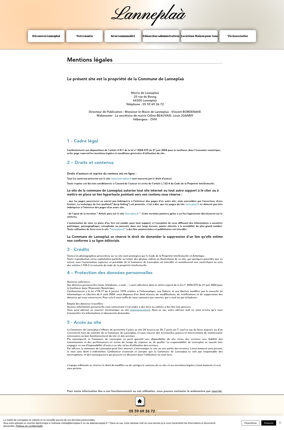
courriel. (217, 391)
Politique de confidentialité (29, 426)
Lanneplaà (148, 14)
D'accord (268, 423)
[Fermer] (280, 422)
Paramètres (250, 423)
